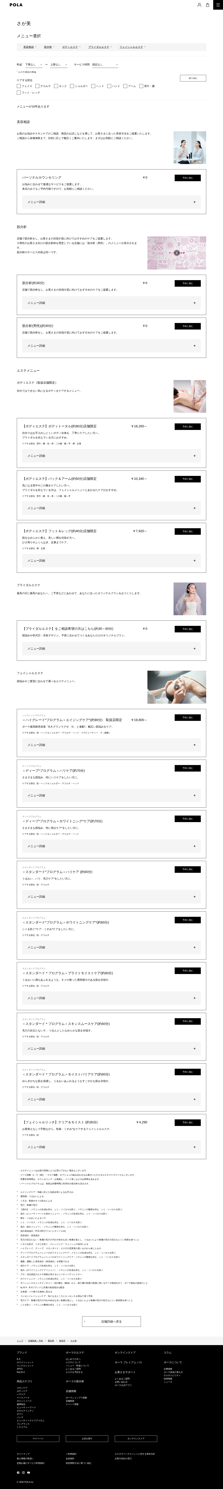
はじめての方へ (73, 1359)
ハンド (116, 86)
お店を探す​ (87, 1438)
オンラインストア (125, 1352)
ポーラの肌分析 (75, 1381)
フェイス (27, 86)
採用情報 (168, 1378)
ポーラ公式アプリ (123, 1385)
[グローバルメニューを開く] (218, 5)
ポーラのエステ (75, 1352)
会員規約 (70, 1458)
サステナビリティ (172, 1375)
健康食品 (21, 1404)
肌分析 (48, 47)
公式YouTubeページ (28, 1472)
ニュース (168, 1382)
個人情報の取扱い (25, 1458)
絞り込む (193, 78)
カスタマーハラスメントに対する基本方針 (135, 1454)
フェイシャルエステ (131, 47)
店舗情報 (71, 1391)
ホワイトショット (25, 1362)
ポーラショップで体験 (76, 1397)
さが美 (73, 1341)
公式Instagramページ (23, 1472)
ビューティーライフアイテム (30, 1420)
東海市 (62, 1341)
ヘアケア (21, 1394)
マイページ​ (38, 1438)
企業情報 (168, 1369)
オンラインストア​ (135, 1438)
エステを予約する (74, 1372)
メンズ (20, 1417)
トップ (20, 1341)
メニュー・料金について (77, 1365)
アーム (132, 86)
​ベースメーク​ (23, 1397)
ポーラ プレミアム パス (128, 1362)
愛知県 (51, 1341)
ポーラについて (173, 1362)
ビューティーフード (26, 1407)
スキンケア (22, 1388)
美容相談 (28, 47)
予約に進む (188, 178)
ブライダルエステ (98, 47)
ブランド (22, 1352)
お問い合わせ (121, 1382)
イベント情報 (72, 1404)
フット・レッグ (31, 92)
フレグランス (23, 1424)
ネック (63, 86)
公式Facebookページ (18, 1472)
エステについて (73, 1362)
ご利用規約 (71, 1454)
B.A (18, 1359)
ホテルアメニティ (25, 1411)
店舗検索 (70, 1401)
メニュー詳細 (36, 202)
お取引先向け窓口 (123, 1458)
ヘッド (100, 86)
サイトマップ (23, 1454)
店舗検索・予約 (35, 1341)
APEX (20, 1369)
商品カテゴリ (24, 1381)
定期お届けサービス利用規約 (30, 1463)
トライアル (22, 1427)
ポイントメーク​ (24, 1401)
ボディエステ (70, 47)
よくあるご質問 (73, 1369)
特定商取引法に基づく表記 (78, 1463)
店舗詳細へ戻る (111, 1321)
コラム (168, 1352)
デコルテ (45, 86)
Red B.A (21, 1372)
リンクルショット (25, 1365)
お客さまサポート (125, 1372)
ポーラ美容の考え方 (173, 1372)
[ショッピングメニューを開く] (207, 5)
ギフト (20, 1414)
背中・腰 (149, 86)
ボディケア (22, 1391)
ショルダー (81, 86)
